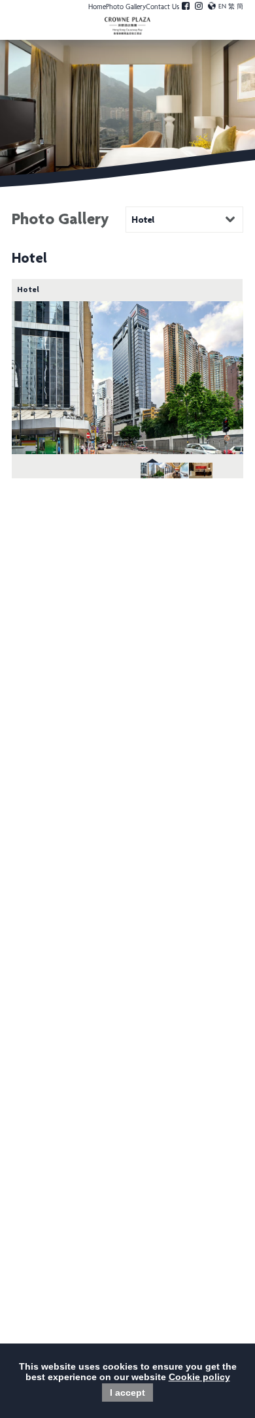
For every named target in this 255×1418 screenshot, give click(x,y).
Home (97, 7)
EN (222, 7)
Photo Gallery (126, 7)
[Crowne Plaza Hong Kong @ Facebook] (185, 8)
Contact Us (162, 7)
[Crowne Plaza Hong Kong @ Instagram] (198, 8)
